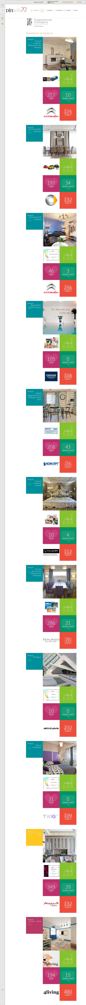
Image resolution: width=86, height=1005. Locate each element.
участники (59, 10)
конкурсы (38, 10)
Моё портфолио (38, 26)
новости (50, 10)
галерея (68, 10)
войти (76, 10)
